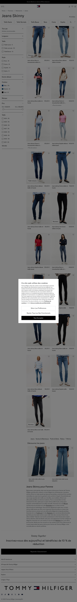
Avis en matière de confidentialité (40, 303)
